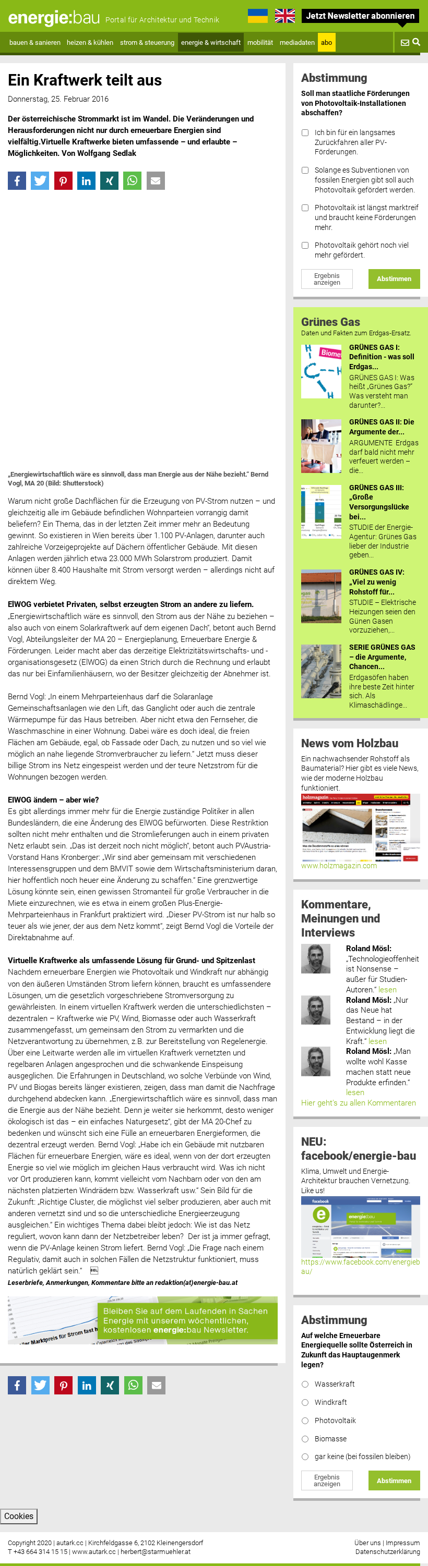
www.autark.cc (94, 1552)
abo (326, 42)
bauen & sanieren (35, 42)
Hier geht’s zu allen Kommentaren (358, 1103)
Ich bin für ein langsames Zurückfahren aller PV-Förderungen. (355, 142)
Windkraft (331, 1402)
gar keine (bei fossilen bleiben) (363, 1456)
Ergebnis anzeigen (327, 279)
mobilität (260, 42)
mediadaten (297, 42)
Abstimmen (394, 279)
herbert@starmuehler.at (156, 1552)
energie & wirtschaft (211, 42)
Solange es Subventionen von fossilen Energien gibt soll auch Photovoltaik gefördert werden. (365, 180)
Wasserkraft (335, 1384)
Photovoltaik (335, 1420)
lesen (387, 989)
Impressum (403, 1543)
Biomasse (331, 1439)
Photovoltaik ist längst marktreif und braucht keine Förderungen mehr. (367, 217)
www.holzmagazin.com (339, 865)
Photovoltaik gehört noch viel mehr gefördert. (362, 250)
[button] (17, 181)
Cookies (18, 1516)
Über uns (367, 1543)
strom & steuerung (147, 42)
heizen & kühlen (90, 42)
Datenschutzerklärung (387, 1552)
